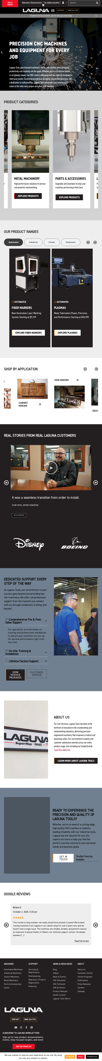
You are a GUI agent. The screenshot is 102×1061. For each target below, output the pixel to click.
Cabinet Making (19, 519)
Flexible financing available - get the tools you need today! (51, 16)
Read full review (82, 941)
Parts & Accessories (29, 178)
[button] (1, 52)
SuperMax (58, 750)
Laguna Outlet (66, 178)
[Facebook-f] (26, 1027)
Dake (68, 750)
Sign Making (24, 380)
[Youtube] (15, 1027)
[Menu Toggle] (53, 10)
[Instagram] (21, 1027)
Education (62, 410)
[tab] (13, 242)
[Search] (97, 3)
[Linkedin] (31, 1027)
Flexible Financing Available (84, 858)
